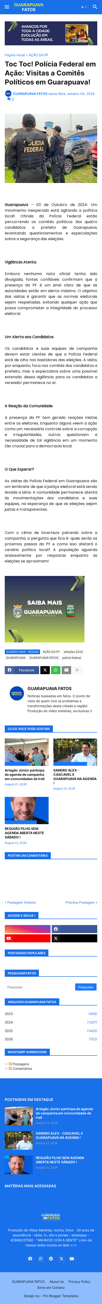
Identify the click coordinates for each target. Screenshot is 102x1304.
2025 (51, 1031)
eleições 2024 (73, 652)
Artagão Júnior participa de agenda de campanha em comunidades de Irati (25, 774)
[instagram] (28, 929)
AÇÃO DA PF (38, 55)
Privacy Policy (79, 1282)
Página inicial (15, 55)
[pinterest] (51, 1259)
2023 (51, 1014)
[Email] (66, 670)
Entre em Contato (51, 1287)
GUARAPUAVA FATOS (43, 657)
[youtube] (28, 938)
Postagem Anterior (21, 902)
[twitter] (74, 938)
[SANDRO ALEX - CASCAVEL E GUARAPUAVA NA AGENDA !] (19, 1140)
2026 (51, 1039)
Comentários (22, 1068)
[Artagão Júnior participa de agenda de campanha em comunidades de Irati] (19, 1116)
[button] (6, 7)
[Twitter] (45, 670)
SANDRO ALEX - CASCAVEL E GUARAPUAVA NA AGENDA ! (75, 776)
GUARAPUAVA (15, 657)
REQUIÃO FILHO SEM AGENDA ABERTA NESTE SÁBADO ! (24, 833)
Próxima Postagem (80, 902)
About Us (57, 1282)
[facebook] (74, 929)
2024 (51, 1022)
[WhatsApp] (55, 670)
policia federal (71, 657)
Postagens (20, 1064)
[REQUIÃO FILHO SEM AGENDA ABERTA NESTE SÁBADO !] (19, 1165)
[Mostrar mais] (77, 670)
